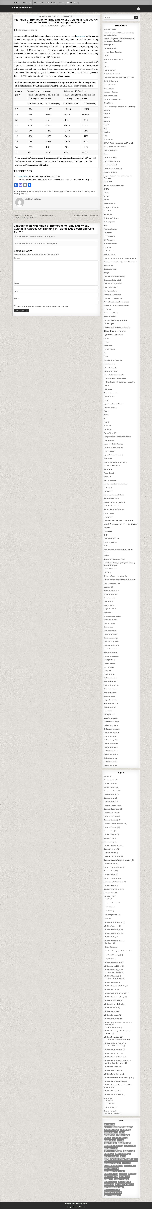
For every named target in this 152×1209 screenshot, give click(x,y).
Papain (106, 411)
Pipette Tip (107, 477)
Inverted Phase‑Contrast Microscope (115, 484)
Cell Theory (107, 572)
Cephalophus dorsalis (111, 751)
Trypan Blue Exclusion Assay (113, 455)
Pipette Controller (109, 451)
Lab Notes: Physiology (111, 1067)
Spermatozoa (108, 345)
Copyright (38, 2)
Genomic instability (113, 1166)
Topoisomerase (112, 1195)
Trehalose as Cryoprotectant (113, 298)
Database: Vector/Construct (113, 889)
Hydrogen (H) (111, 1174)
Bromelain (107, 415)
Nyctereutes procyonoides (112, 616)
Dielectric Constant (110, 269)
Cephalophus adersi (110, 678)
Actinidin (106, 422)
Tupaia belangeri (109, 674)
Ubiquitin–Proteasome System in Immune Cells (119, 520)
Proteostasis (108, 531)
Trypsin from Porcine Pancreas (114, 404)
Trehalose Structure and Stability (114, 276)
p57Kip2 (106, 125)
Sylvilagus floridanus (110, 594)
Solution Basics (109, 1111)
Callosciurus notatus (110, 634)
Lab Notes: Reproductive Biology (114, 1081)
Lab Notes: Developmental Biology (115, 986)
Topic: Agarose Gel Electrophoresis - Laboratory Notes (39, 243)
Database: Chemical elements (113, 823)
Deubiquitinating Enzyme (112, 538)
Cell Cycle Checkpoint (111, 81)
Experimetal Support (111, 903)
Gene (126, 1163)
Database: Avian (109, 798)
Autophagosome (109, 45)
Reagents (107, 1098)
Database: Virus (109, 893)
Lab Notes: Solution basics (113, 978)
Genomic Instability (110, 157)
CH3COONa (130, 1146)
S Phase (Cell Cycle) (110, 150)
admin (44, 26)
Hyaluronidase (108, 458)
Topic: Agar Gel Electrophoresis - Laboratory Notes (38, 236)
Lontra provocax (109, 714)
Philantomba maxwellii (111, 681)
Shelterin (106, 546)
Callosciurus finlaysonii (111, 645)
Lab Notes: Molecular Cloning (114, 1046)
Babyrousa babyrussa (111, 652)
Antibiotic (109, 1135)
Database (107, 776)
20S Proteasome (109, 240)
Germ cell (130, 1166)
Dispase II (107, 386)
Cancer (106, 154)
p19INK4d (107, 110)
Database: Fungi (109, 842)
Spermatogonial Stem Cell (112, 280)
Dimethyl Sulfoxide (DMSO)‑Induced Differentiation (120, 262)
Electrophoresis (110, 947)
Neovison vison (109, 667)
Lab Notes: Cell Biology (111, 970)
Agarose (109, 1124)
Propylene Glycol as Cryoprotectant (115, 320)
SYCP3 (106, 200)
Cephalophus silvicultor (111, 732)
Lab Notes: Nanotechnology (113, 1049)
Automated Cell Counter (111, 498)
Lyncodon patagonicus (111, 718)
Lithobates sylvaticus (111, 371)
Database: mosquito (110, 863)
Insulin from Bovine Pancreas (113, 444)
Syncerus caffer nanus (111, 703)
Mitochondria (111, 1176)
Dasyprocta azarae (110, 609)
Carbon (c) (110, 1140)
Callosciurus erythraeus (111, 641)
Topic (106, 918)
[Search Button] (138, 8)
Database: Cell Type (110, 816)
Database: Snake (109, 885)
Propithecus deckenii (110, 620)
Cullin (105, 136)
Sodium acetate (111, 1190)
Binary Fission (108, 103)
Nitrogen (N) (110, 1182)
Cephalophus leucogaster (112, 729)
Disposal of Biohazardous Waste (114, 559)
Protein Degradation (110, 542)
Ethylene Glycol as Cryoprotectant (115, 331)
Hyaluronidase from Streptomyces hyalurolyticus (119, 382)
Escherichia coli (112, 1163)
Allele (105, 225)
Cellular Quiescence (110, 172)
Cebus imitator (108, 601)
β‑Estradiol (107, 426)
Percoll (106, 400)
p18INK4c (107, 121)
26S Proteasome (109, 236)
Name (16, 283)
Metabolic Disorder (110, 29)
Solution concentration (112, 1113)
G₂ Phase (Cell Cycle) (111, 165)
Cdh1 (105, 63)
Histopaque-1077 (109, 440)
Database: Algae (109, 783)
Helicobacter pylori (114, 1171)
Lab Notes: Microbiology (111, 1037)
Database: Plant (109, 871)
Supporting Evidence (111, 915)
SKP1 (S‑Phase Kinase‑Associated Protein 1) (118, 143)
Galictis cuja (108, 711)
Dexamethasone (109, 396)
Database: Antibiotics (111, 791)
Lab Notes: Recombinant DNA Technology (56, 16)
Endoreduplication (109, 70)
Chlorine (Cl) (111, 1148)
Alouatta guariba (109, 598)
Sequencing (108, 959)
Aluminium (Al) (111, 1130)
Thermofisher (22, 176)
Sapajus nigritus (109, 605)
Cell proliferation (113, 1146)
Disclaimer (51, 2)
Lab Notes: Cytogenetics (112, 982)
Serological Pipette (110, 480)
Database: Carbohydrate (111, 809)
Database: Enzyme (110, 834)
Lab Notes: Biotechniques (112, 940)
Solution (108, 1103)
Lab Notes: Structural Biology (113, 1094)
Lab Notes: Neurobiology (112, 1053)
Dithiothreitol (111, 1156)
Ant (122, 1132)
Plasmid (109, 1184)
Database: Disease (110, 827)
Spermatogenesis (109, 203)
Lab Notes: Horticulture (111, 1015)
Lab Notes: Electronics (112, 1027)
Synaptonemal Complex (111, 207)
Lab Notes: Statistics (110, 1091)
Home (16, 2)
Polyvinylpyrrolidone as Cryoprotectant (116, 302)
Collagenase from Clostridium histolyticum (117, 436)
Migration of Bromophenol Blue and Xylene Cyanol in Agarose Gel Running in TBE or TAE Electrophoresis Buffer (56, 21)
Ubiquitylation (108, 517)
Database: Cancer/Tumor (112, 805)
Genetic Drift (108, 233)
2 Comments (66, 26)
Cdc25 (106, 55)
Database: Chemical (110, 820)
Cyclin (106, 535)
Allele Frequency (109, 222)
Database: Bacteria (110, 802)
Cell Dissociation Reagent (112, 466)
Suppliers (108, 911)
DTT (123, 1156)
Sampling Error (108, 214)
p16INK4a (107, 117)
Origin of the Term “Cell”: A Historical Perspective (119, 580)
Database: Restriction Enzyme (114, 882)
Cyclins (108, 1154)
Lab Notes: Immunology (111, 1018)
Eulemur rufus (108, 627)
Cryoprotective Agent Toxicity (113, 335)
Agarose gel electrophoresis (30, 191)
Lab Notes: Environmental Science (115, 993)
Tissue (106, 356)
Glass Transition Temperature (113, 360)
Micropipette (108, 469)
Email (16, 291)
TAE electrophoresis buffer (72, 191)
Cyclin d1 (129, 1151)
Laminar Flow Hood (110, 569)
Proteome (107, 528)
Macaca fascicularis (110, 649)
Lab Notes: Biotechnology (112, 962)
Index (61, 2)
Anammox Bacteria (110, 316)
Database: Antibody (110, 794)
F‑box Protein (108, 139)
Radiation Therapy (110, 254)
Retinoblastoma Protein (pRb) (113, 59)
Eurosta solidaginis (110, 367)
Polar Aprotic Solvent (110, 287)
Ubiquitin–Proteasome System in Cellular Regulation (120, 524)
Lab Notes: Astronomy (111, 926)
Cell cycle (110, 1143)
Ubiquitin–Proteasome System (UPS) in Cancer (119, 77)
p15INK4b (107, 114)
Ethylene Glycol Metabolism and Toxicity (117, 327)
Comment (17, 258)
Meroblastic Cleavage (111, 92)
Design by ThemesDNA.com (76, 1207)
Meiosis (106, 196)
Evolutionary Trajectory (111, 218)
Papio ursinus (108, 612)
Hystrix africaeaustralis (111, 590)
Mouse (108, 1179)
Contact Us (26, 2)
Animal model (111, 1132)
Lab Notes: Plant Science (112, 1070)
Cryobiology (107, 429)
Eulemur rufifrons (109, 623)
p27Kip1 (106, 128)
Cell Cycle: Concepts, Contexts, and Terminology (120, 106)
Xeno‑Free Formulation (111, 393)
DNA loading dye (57, 191)
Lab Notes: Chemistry (111, 976)
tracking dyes (80, 36)
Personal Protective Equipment (114, 509)
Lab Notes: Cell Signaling (113, 972)
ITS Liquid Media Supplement (113, 447)
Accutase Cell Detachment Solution (115, 462)
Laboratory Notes (22, 7)
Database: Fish (109, 838)
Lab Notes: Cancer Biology (112, 966)
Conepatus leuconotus (111, 747)
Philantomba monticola (111, 685)
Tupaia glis (107, 671)
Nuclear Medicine (109, 251)
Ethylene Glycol (109, 324)
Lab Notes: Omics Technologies (114, 1057)
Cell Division (108, 182)
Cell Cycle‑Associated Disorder (114, 375)
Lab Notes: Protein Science (113, 1074)
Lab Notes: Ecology (110, 989)
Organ (106, 353)
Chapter (107, 899)
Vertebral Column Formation (113, 52)
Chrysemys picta (109, 364)
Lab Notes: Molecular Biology (113, 1043)
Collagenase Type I (110, 407)
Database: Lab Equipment (112, 856)
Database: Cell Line (110, 812)
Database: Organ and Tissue (113, 867)
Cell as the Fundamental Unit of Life (115, 576)
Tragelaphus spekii (110, 700)
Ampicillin (126, 1130)
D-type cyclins (123, 1154)
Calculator (108, 1033)
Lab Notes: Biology (110, 937)
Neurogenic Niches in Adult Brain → (86, 215)
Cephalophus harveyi (110, 758)
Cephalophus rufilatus (111, 725)
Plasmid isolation (124, 1184)
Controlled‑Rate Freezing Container (115, 502)
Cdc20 (106, 66)
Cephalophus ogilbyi (110, 765)
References (108, 907)
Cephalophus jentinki (110, 762)
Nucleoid (106, 555)
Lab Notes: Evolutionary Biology (114, 997)
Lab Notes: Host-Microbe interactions (117, 1039)
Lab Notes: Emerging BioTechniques (116, 951)
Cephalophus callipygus (111, 722)
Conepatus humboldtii (111, 743)
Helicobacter (111, 1168)
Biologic (106, 273)
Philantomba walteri (110, 692)
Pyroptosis (107, 247)
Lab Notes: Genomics (111, 1011)
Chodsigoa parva (109, 660)
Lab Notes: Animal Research (113, 922)
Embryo (106, 342)
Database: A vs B (109, 780)
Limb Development (110, 48)
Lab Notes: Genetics (110, 1008)
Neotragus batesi (109, 696)
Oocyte (106, 338)
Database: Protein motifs (112, 878)
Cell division (124, 1143)
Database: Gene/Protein (111, 845)
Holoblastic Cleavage (110, 95)
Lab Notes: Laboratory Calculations (115, 1031)
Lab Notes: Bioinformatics (112, 933)
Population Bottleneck (111, 229)
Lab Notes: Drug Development (114, 1063)
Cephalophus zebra (110, 736)
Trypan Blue (108, 487)
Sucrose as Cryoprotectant (112, 294)
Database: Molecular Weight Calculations (117, 860)
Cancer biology (120, 1138)
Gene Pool (107, 211)
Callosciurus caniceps (111, 638)
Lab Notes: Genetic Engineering (114, 1004)
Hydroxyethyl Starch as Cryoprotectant (116, 305)
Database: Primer (109, 874)
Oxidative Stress (109, 349)
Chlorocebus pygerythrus (112, 583)
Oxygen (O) (124, 1182)
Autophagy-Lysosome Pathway (114, 185)
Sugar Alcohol (108, 265)
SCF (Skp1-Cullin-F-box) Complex (115, 146)
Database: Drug (109, 831)
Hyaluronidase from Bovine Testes (115, 378)
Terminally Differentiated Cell (113, 168)
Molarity (124, 1176)
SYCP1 (106, 193)
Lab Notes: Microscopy (112, 955)
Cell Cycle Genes (109, 85)
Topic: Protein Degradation (112, 161)
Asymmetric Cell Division (112, 74)
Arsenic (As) (123, 1135)
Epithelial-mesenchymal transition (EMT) (119, 1159)
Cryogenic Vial (108, 491)
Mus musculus (121, 1179)
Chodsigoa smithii (109, 663)
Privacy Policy (73, 2)
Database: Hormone (110, 849)
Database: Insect (109, 853)
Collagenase (108, 389)
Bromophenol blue (45, 191)
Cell (121, 1140)
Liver (123, 1174)
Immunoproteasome (110, 244)
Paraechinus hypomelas (111, 656)
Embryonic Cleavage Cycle (112, 99)
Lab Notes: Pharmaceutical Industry (115, 1060)
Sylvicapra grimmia (110, 689)
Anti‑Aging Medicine (110, 291)
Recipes (107, 1101)
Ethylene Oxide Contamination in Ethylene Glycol (120, 258)
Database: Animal (109, 787)
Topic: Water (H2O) (110, 433)
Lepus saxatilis (108, 587)
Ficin (105, 418)
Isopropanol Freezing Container (114, 495)
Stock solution (109, 1107)
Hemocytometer (109, 513)
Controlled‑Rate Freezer (111, 506)
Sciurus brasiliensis (110, 630)
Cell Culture (108, 943)
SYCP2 (106, 189)
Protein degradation (114, 1187)
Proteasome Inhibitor (110, 313)
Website (16, 299)
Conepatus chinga (109, 707)
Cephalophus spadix (110, 740)
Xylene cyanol (22, 194)
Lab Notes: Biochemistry (112, 929)
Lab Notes (107, 896)
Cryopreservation (113, 1151)
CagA (107, 1138)
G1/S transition (108, 88)
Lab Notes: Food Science (112, 1000)
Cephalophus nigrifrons (111, 754)
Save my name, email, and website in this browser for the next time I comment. (42, 306)
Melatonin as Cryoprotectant (113, 284)
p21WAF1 (107, 132)
